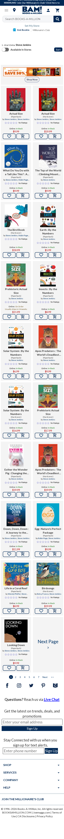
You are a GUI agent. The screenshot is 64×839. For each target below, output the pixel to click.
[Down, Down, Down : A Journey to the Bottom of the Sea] (16, 514)
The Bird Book (16, 229)
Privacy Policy (45, 816)
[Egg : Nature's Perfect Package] (48, 514)
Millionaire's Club (41, 30)
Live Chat (52, 699)
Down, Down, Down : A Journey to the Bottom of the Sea (16, 530)
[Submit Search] (57, 19)
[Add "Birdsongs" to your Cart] (54, 611)
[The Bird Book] (16, 215)
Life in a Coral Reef (16, 588)
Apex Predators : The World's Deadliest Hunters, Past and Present (48, 352)
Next (45, 677)
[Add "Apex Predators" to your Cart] (54, 376)
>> (52, 677)
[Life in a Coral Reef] (16, 574)
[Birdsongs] (48, 574)
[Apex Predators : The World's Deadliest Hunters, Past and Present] (48, 337)
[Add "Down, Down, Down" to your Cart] (22, 554)
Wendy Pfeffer (14, 594)
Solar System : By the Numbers (16, 352)
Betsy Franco (43, 594)
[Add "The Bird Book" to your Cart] (22, 255)
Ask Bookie (23, 29)
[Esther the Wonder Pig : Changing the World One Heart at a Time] (16, 455)
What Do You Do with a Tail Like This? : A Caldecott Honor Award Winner (16, 172)
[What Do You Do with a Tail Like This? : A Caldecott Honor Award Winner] (16, 156)
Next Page (48, 644)
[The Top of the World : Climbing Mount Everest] (48, 156)
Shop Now (32, 79)
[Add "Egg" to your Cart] (54, 554)
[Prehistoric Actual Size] (16, 275)
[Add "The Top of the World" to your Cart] (54, 196)
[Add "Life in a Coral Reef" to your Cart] (22, 611)
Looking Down (16, 645)
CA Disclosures (26, 816)
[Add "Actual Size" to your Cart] (22, 136)
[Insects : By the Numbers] (48, 275)
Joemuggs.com (41, 812)
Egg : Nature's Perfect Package (48, 530)
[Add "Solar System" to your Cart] (22, 376)
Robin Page (23, 180)
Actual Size (16, 113)
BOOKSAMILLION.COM (16, 812)
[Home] (32, 10)
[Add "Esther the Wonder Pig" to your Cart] (22, 495)
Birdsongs (48, 588)
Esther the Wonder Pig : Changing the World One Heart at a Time (16, 471)
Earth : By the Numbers (48, 231)
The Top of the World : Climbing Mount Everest (48, 172)
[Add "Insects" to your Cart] (54, 317)
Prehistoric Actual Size (16, 290)
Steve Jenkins (11, 119)
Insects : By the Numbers (48, 290)
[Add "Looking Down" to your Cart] (22, 668)
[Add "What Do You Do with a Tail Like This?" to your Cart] (22, 196)
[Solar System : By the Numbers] (16, 337)
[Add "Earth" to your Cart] (54, 255)
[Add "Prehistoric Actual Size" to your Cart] (22, 317)
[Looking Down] (16, 631)
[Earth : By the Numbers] (48, 215)
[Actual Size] (16, 99)
